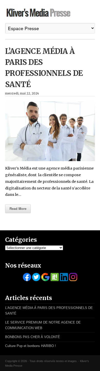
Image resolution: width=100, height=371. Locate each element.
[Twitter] (36, 277)
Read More (17, 208)
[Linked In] (63, 277)
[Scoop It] (54, 277)
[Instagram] (73, 277)
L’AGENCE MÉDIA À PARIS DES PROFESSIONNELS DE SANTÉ (49, 310)
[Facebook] (27, 277)
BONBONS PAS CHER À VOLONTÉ (32, 337)
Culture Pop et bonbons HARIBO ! (30, 346)
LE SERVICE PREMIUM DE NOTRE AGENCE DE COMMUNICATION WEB (43, 325)
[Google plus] (45, 277)
